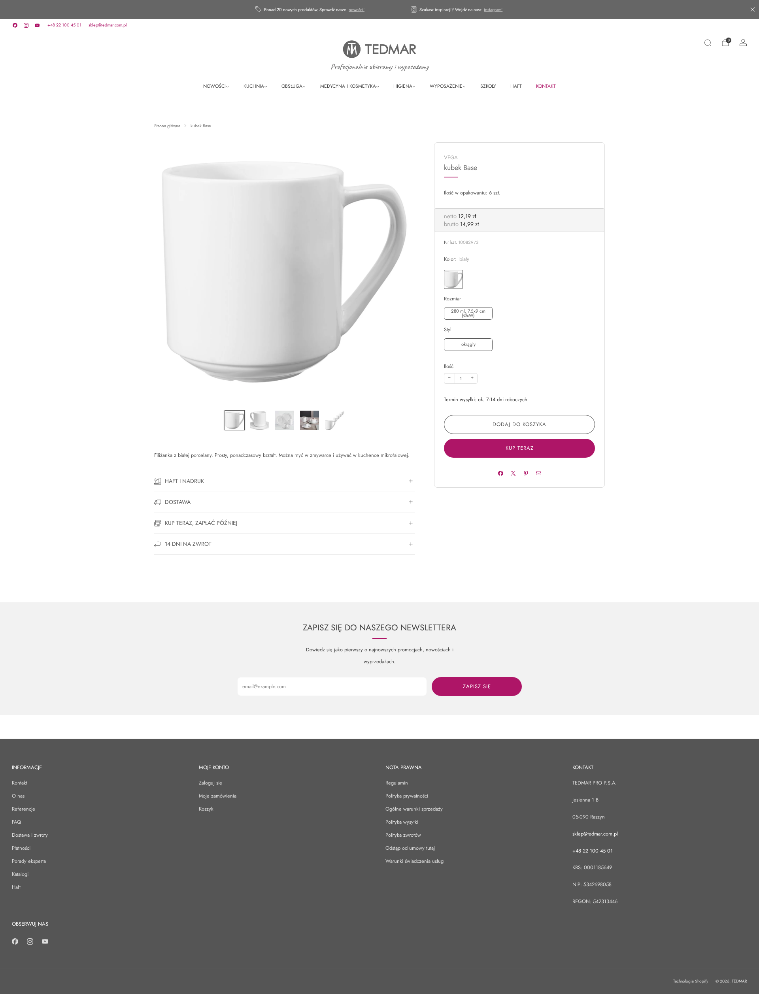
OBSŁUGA (291, 86)
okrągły (468, 344)
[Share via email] (538, 473)
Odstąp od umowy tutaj (410, 848)
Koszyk (206, 809)
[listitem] (310, 9)
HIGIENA (402, 86)
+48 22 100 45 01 (64, 25)
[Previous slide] (169, 272)
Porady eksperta (29, 861)
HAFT (516, 86)
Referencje (23, 809)
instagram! (493, 9)
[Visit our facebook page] (15, 25)
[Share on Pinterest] (525, 473)
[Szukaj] (708, 43)
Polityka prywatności (406, 796)
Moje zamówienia (217, 796)
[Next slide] (399, 272)
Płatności (21, 848)
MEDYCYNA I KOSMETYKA (348, 86)
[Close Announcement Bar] (752, 9)
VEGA (451, 157)
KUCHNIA (254, 86)
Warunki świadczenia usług (414, 861)
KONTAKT (546, 86)
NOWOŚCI (214, 86)
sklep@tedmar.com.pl (108, 25)
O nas (18, 796)
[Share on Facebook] (500, 473)
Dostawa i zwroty (30, 835)
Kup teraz (520, 448)
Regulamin (396, 783)
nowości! (356, 9)
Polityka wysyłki (401, 822)
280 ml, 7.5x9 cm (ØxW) (468, 313)
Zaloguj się (210, 783)
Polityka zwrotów (403, 835)
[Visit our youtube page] (37, 25)
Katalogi (20, 874)
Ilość (448, 366)
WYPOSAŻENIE (446, 86)
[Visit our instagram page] (26, 25)
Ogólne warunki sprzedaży (414, 809)
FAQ (16, 822)
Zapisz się (477, 686)
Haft (16, 887)
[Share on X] (513, 473)
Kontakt (19, 783)
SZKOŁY (488, 86)
